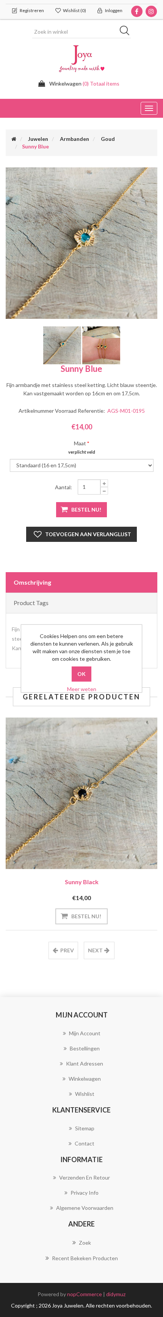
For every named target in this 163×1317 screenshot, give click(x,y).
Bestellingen (85, 1048)
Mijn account (84, 1033)
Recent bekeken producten (85, 1258)
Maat (80, 443)
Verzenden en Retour (84, 1177)
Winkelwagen (85, 1078)
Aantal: (63, 487)
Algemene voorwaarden (84, 1208)
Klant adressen (84, 1063)
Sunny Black (82, 881)
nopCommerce (84, 1294)
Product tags (31, 602)
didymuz (115, 1294)
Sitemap (84, 1128)
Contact (84, 1143)
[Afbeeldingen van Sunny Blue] (81, 243)
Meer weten (81, 689)
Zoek (85, 1242)
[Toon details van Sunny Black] (81, 793)
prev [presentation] (67, 950)
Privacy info (85, 1192)
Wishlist (84, 1094)
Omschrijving (32, 582)
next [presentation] (95, 950)
